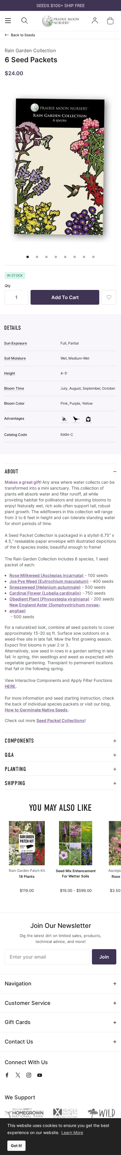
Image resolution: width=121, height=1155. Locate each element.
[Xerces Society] (65, 1113)
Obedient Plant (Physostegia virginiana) (49, 598)
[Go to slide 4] (56, 257)
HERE (10, 686)
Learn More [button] (72, 1132)
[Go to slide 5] (65, 257)
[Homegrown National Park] (24, 1113)
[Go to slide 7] (84, 257)
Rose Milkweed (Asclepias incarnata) (46, 575)
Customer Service (28, 1003)
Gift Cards (18, 1022)
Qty (8, 286)
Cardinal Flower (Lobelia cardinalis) (45, 592)
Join (104, 957)
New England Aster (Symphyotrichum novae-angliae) (54, 607)
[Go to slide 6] (74, 257)
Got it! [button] (16, 1145)
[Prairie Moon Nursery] (60, 21)
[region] (60, 606)
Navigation (18, 983)
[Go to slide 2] (37, 257)
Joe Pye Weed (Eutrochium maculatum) (49, 581)
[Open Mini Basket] (111, 20)
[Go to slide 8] (93, 257)
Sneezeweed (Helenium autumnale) (45, 587)
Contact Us (19, 1041)
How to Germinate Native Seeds (36, 709)
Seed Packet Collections (60, 720)
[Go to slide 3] (46, 257)
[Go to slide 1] (27, 257)
